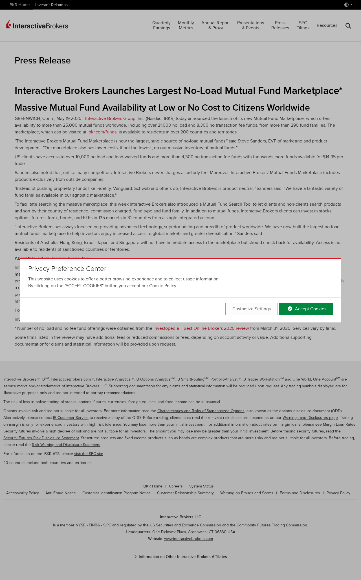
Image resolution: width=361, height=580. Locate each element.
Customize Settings (251, 309)
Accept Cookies (310, 309)
